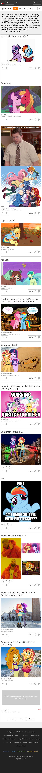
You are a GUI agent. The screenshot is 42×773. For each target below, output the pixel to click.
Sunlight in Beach (9, 345)
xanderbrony (5, 419)
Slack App (17, 742)
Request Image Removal (30, 742)
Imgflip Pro (10, 732)
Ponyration (5, 114)
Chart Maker (35, 735)
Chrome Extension (33, 751)
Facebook (6, 751)
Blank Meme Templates (10, 735)
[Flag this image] (39, 68)
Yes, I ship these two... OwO (14, 36)
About (31, 739)
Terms (6, 742)
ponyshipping (7, 9)
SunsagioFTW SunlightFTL (13, 536)
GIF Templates (24, 735)
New (20, 9)
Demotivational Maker (9, 739)
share (31, 68)
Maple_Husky (6, 62)
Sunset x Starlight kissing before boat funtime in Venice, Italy (19, 594)
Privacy (37, 739)
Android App (21, 751)
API (11, 742)
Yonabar (5, 260)
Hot (15, 9)
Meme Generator (30, 732)
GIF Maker (19, 732)
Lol (2, 479)
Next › (30, 719)
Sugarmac (6, 83)
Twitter (13, 751)
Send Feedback (21, 746)
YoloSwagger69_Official (8, 332)
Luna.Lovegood (6, 523)
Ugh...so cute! (7, 220)
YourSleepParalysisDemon (8, 208)
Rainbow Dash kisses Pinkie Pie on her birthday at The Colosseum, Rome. (19, 300)
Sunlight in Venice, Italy (12, 432)
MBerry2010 (5, 710)
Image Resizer (22, 739)
